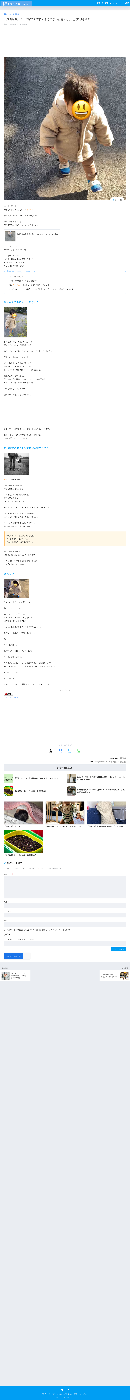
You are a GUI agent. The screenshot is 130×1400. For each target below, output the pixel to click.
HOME (66, 1390)
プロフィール (46, 1394)
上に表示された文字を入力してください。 (20, 939)
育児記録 (122, 762)
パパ (103, 762)
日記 (115, 762)
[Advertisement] (65, 41)
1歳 (98, 762)
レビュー (119, 3)
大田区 (126, 3)
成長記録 (122, 758)
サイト (6, 921)
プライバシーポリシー (81, 1394)
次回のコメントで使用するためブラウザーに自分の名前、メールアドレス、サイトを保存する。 (39, 930)
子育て (109, 762)
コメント (8, 874)
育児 (53, 1394)
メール (7, 911)
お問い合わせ (67, 1394)
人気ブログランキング (11, 697)
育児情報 (100, 3)
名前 (7, 902)
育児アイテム (109, 3)
